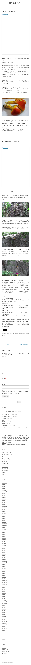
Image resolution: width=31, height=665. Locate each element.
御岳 (24, 438)
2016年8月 (4, 566)
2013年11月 (4, 623)
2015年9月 (4, 585)
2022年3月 (4, 500)
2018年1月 (4, 538)
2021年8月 (4, 507)
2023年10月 (4, 491)
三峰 (12, 435)
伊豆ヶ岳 (21, 435)
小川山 (20, 438)
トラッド (4, 465)
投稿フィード (5, 649)
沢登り (3, 474)
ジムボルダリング (6, 460)
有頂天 (3, 423)
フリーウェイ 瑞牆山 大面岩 (8, 411)
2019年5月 (4, 522)
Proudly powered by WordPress (7, 662)
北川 (7, 437)
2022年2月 (4, 502)
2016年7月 (4, 568)
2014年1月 (4, 619)
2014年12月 (4, 601)
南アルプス (12, 437)
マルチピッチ (5, 470)
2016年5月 (4, 571)
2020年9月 (4, 511)
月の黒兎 (4, 421)
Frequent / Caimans (6, 344)
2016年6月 (4, 570)
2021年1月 (4, 509)
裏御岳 (9, 444)
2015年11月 (4, 582)
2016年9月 (4, 564)
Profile (3, 639)
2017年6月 (4, 550)
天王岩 (26, 437)
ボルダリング (5, 468)
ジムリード (4, 461)
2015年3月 (4, 596)
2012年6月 (4, 630)
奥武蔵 (10, 438)
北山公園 (4, 437)
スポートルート (10, 333)
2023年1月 (4, 495)
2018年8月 (4, 527)
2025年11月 (4, 483)
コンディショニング (6, 458)
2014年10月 (4, 603)
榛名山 (5, 440)
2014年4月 (4, 614)
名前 (3, 373)
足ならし (4, 418)
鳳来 (25, 444)
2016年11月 (4, 561)
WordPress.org (5, 653)
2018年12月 (4, 523)
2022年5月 (4, 499)
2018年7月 (4, 529)
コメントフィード (6, 651)
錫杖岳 (22, 444)
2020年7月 (4, 513)
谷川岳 (12, 444)
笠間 (3, 444)
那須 (17, 444)
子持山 (16, 438)
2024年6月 (4, 486)
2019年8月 (4, 518)
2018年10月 (4, 525)
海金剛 (15, 440)
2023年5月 (4, 493)
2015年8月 (4, 587)
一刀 (3, 420)
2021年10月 (4, 506)
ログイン (4, 648)
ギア (3, 456)
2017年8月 (4, 546)
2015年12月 (4, 580)
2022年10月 (4, 497)
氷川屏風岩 (9, 440)
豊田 (15, 444)
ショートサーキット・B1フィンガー (10, 412)
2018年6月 (4, 530)
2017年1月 (4, 557)
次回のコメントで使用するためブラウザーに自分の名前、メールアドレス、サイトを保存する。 (15, 392)
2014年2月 (4, 617)
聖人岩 (6, 444)
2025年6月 (4, 484)
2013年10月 (4, 625)
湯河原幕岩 (21, 440)
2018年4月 (4, 532)
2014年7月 (4, 609)
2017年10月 (4, 543)
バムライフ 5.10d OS (6, 414)
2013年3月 (4, 626)
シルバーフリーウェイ (7, 416)
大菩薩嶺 (23, 437)
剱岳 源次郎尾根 (24, 344)
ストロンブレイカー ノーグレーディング (11, 427)
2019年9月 (4, 516)
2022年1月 (4, 504)
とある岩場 (7, 436)
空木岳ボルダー (5, 425)
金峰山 (19, 444)
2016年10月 (4, 562)
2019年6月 (4, 520)
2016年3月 (4, 575)
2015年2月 (4, 598)
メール (4, 378)
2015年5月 (4, 593)
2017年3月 (4, 554)
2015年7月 (4, 589)
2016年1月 (4, 578)
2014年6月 (4, 610)
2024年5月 (4, 488)
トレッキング (5, 467)
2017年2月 (4, 555)
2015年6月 (4, 591)
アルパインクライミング (7, 454)
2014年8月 (4, 607)
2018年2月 (4, 536)
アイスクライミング (6, 452)
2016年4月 (4, 573)
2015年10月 (4, 584)
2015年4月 (4, 594)
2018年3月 (4, 534)
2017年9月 (4, 545)
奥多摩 (7, 438)
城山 (20, 437)
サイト (3, 384)
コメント (4, 356)
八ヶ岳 (25, 436)
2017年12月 (4, 539)
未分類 (3, 472)
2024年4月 (4, 490)
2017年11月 (4, 541)
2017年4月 (4, 552)
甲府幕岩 (19, 333)
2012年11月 (4, 628)
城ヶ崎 (16, 437)
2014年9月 (4, 605)
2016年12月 (4, 559)
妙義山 (13, 438)
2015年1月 (4, 600)
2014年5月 (4, 612)
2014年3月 (4, 616)
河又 (13, 440)
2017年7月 (4, 548)
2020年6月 (4, 515)
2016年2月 (4, 577)
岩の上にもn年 (15, 3)
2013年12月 (4, 621)
